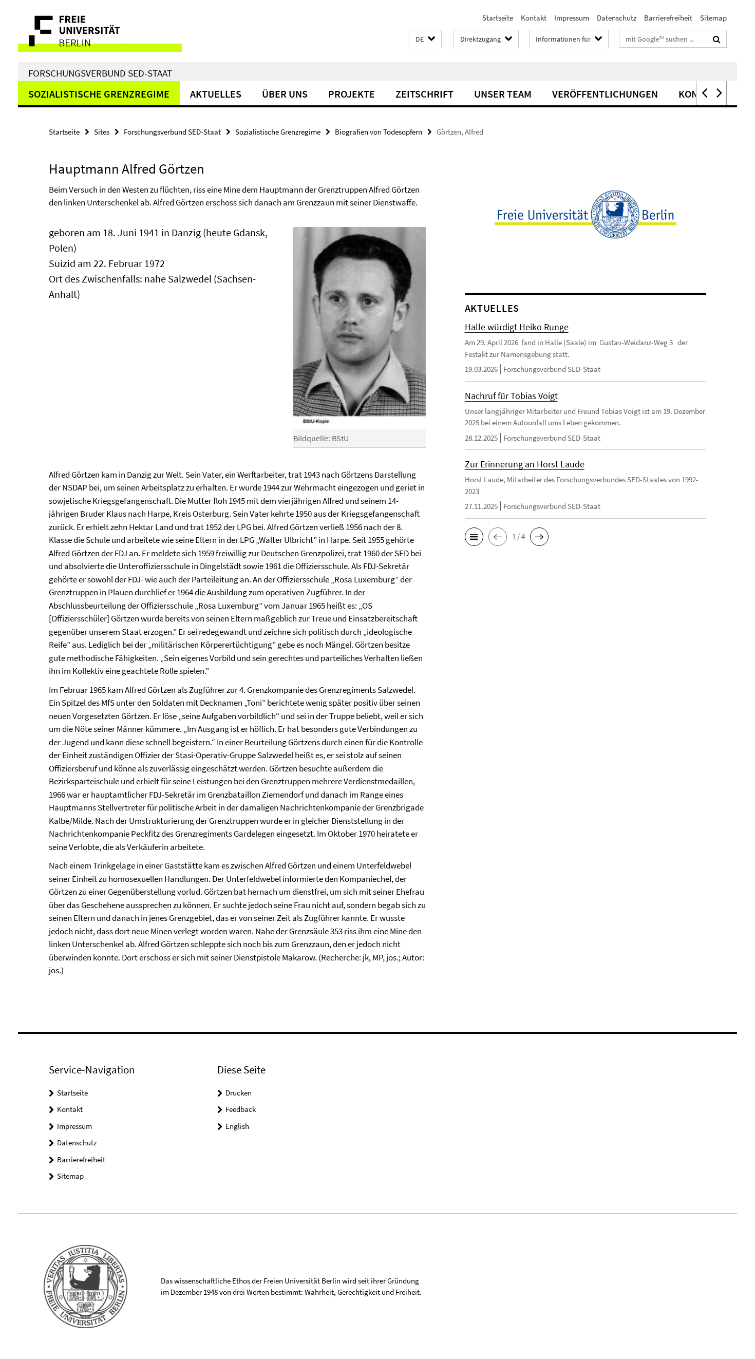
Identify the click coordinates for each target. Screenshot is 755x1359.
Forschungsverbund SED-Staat (100, 73)
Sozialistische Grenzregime (98, 93)
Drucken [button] (238, 1093)
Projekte (351, 93)
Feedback (240, 1109)
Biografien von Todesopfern (378, 132)
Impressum (571, 18)
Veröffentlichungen (605, 93)
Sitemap (713, 18)
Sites (101, 132)
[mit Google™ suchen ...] (716, 39)
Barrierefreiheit (668, 18)
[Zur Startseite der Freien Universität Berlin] (104, 31)
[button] (425, 39)
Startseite (497, 18)
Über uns (285, 93)
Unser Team (503, 93)
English (237, 1126)
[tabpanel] (237, 601)
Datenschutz (616, 18)
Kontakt (533, 18)
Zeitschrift (424, 93)
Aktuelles (215, 93)
